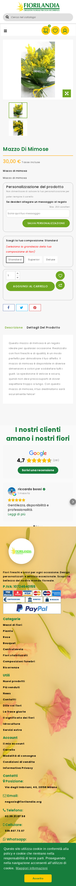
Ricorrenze (11, 667)
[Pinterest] (35, 307)
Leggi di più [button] (16, 514)
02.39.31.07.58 (15, 816)
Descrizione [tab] (14, 327)
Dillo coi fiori (12, 705)
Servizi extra (12, 730)
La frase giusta (14, 712)
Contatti (9, 699)
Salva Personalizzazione (46, 223)
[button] (3, 502)
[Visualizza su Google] (12, 491)
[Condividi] (8, 307)
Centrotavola (13, 649)
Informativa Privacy (18, 768)
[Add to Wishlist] (60, 275)
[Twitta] (22, 307)
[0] (44, 28)
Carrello (9, 750)
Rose (6, 637)
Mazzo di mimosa (15, 178)
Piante (8, 631)
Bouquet (9, 643)
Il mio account (13, 743)
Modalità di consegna (19, 756)
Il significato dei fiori (18, 718)
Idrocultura (11, 724)
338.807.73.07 (15, 831)
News (7, 693)
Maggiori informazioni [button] (32, 868)
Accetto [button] (38, 878)
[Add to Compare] (60, 285)
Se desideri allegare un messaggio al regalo (36, 202)
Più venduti (11, 687)
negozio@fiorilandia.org (23, 802)
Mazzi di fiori (12, 625)
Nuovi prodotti (14, 681)
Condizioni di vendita (19, 762)
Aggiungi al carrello (30, 286)
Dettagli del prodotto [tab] (43, 327)
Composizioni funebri (19, 661)
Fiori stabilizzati (15, 655)
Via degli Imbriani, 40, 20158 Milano (31, 787)
